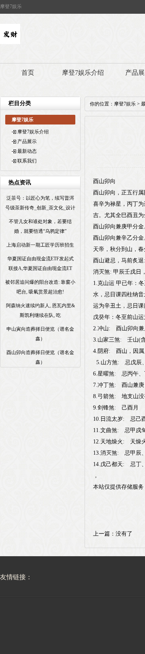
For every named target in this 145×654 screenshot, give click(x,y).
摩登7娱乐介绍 (83, 72)
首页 (27, 72)
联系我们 (27, 161)
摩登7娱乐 (125, 104)
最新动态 (27, 151)
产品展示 (27, 141)
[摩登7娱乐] (10, 42)
